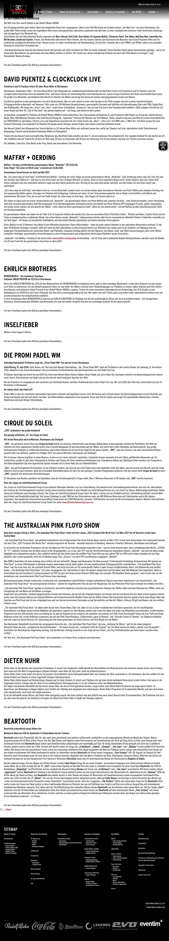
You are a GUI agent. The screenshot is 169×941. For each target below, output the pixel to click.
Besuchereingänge (38, 846)
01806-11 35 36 (160, 903)
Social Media (142, 843)
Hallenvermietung (91, 860)
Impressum (141, 870)
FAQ (32, 883)
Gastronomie (92, 12)
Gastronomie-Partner (92, 885)
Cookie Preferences (144, 875)
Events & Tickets (45, 12)
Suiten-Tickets (9, 846)
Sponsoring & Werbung (91, 873)
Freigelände (34, 856)
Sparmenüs (62, 841)
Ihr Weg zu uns (35, 839)
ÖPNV (34, 845)
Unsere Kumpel (91, 868)
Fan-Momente (117, 877)
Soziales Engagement (119, 884)
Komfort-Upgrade (11, 853)
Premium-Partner (91, 883)
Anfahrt (34, 841)
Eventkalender (8, 839)
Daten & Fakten (116, 854)
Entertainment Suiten (91, 839)
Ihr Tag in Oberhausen (38, 879)
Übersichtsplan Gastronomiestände (70, 843)
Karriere (115, 868)
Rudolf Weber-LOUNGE (91, 849)
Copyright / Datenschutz (146, 865)
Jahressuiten (90, 841)
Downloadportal (118, 845)
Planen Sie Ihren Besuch (69, 12)
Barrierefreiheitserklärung (146, 853)
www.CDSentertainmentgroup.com (77, 502)
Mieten (113, 839)
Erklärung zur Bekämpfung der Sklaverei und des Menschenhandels (151, 859)
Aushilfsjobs (63, 845)
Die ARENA (137, 12)
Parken (34, 843)
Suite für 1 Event (91, 843)
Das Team (116, 866)
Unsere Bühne (117, 843)
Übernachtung (35, 874)
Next (9, 809)
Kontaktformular (143, 839)
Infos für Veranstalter (119, 841)
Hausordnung (117, 860)
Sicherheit (34, 860)
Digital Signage (91, 875)
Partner (86, 879)
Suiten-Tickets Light (11, 847)
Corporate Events (89, 858)
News (114, 880)
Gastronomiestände (64, 839)
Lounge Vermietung (92, 851)
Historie (115, 879)
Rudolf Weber (90, 882)
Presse (113, 889)
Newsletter (141, 848)
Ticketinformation (9, 843)
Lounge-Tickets (10, 849)
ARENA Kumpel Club (90, 866)
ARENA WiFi (115, 849)
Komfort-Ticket (10, 851)
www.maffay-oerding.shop (64, 238)
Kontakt (152, 12)
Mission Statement (119, 882)
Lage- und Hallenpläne (120, 858)
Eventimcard (35, 851)
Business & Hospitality (115, 12)
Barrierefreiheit (36, 869)
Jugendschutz (36, 865)
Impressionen (117, 856)
